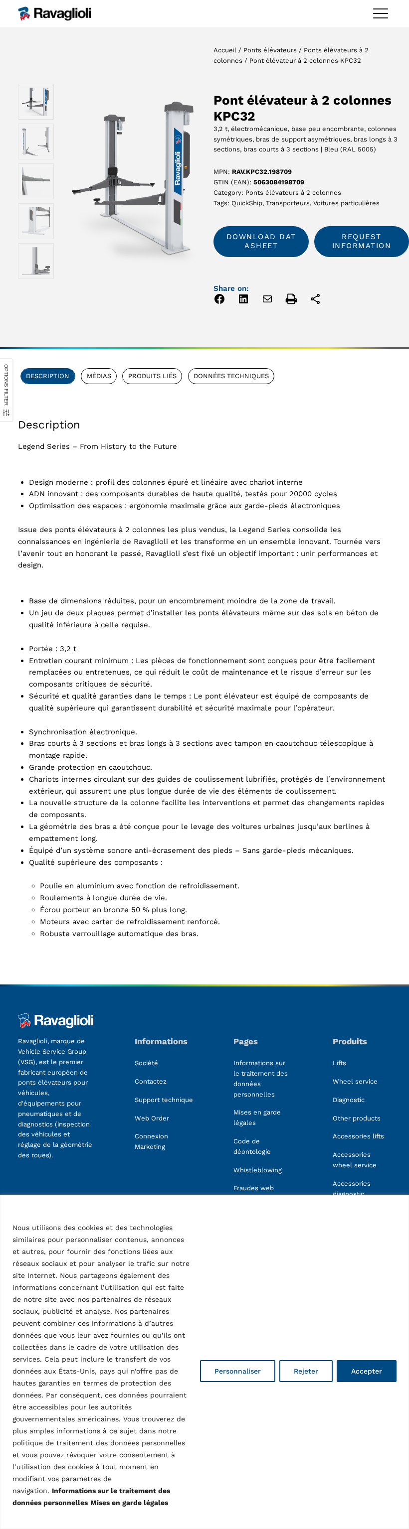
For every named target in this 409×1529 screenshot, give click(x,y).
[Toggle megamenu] (380, 13)
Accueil (224, 50)
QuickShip (246, 203)
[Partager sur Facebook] (219, 300)
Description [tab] (47, 376)
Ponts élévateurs (270, 50)
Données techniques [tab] (231, 376)
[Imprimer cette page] (291, 300)
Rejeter (306, 1371)
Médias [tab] (99, 376)
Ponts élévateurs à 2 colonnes (293, 192)
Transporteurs (288, 203)
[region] (204, 1362)
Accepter (366, 1371)
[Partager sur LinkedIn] (243, 300)
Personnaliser (237, 1371)
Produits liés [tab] (152, 376)
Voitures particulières (346, 203)
